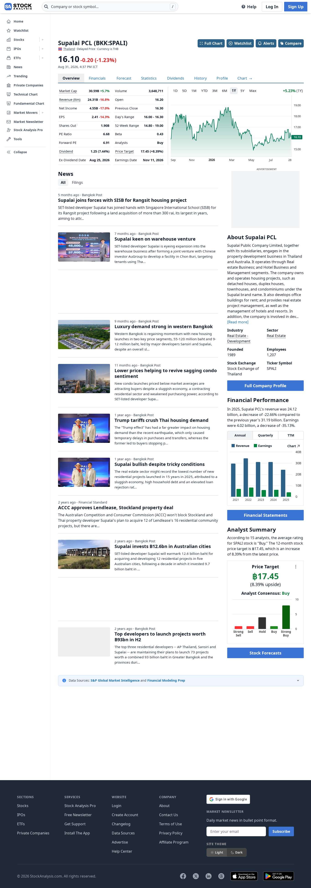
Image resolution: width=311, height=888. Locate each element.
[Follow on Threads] (221, 876)
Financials (97, 78)
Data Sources (123, 833)
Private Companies (33, 833)
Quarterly (265, 435)
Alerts (268, 43)
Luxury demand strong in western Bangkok (164, 326)
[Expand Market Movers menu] (42, 112)
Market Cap (68, 91)
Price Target (124, 151)
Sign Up (295, 6)
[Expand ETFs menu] (42, 58)
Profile (222, 78)
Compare (293, 43)
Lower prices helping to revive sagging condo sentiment (166, 373)
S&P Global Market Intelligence (115, 680)
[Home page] (18, 7)
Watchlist (243, 43)
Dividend (66, 151)
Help (251, 6)
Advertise (120, 842)
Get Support (75, 823)
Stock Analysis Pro (80, 805)
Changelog (121, 823)
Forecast (124, 78)
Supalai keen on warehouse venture (155, 239)
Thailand (69, 49)
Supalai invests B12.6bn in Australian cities (163, 546)
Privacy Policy (170, 833)
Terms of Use (170, 823)
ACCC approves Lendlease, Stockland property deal (115, 507)
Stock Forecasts (265, 653)
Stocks (22, 805)
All (63, 182)
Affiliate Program (174, 842)
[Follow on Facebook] (183, 876)
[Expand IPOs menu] (42, 49)
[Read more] (237, 322)
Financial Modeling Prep (166, 680)
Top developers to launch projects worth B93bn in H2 (160, 637)
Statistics (149, 78)
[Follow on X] (195, 876)
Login (116, 805)
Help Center (122, 851)
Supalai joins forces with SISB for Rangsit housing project (122, 200)
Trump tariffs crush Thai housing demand (162, 420)
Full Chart (213, 43)
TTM (291, 435)
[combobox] (110, 6)
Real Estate (276, 335)
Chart (242, 78)
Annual (240, 435)
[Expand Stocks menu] (42, 39)
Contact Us (168, 814)
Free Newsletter (78, 814)
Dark (239, 852)
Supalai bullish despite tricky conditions (160, 464)
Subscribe (281, 831)
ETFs (21, 823)
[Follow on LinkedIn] (208, 876)
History (200, 78)
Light (219, 852)
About (164, 805)
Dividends (175, 78)
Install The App (77, 833)
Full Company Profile (265, 385)
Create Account (125, 814)
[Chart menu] (296, 567)
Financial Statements (265, 515)
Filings (77, 182)
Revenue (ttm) (69, 99)
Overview (71, 78)
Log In (272, 6)
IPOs (21, 814)
